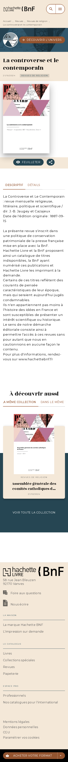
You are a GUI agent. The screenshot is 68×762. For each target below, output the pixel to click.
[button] (42, 40)
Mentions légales (16, 722)
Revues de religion (37, 21)
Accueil (7, 21)
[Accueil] (19, 9)
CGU (6, 732)
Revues (19, 21)
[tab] (14, 185)
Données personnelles (20, 727)
